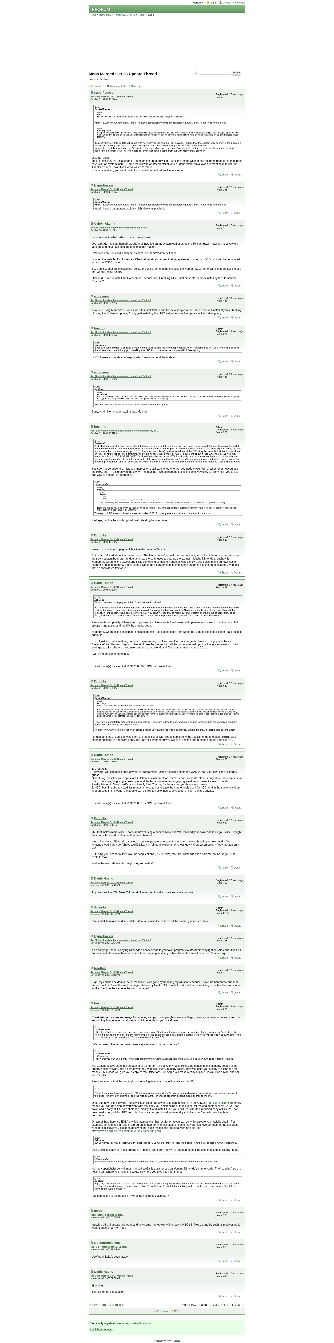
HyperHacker (103, 185)
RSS (176, 1311)
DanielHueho (103, 583)
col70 (98, 1211)
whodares (101, 296)
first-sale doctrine (218, 1102)
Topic (141, 15)
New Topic (136, 86)
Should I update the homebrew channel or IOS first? (118, 227)
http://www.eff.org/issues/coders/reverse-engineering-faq (126, 1131)
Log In (213, 2)
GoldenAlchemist (107, 1243)
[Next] (243, 1305)
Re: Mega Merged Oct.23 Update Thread (111, 96)
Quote (237, 174)
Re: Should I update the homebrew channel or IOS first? (120, 300)
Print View (162, 1311)
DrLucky (100, 535)
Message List (117, 86)
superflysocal (104, 92)
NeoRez (100, 968)
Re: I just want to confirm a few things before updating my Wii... (124, 430)
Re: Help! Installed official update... (109, 1247)
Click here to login (101, 1329)
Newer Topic (99, 1305)
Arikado (100, 907)
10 (239, 1305)
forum (159, 1341)
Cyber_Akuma (104, 223)
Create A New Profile (234, 2)
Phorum (177, 1341)
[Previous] (209, 1305)
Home (93, 15)
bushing (104, 79)
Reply (224, 174)
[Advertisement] (167, 43)
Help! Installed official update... (107, 1215)
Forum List (98, 86)
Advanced (237, 75)
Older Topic (118, 1305)
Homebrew (105, 15)
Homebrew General (124, 15)
